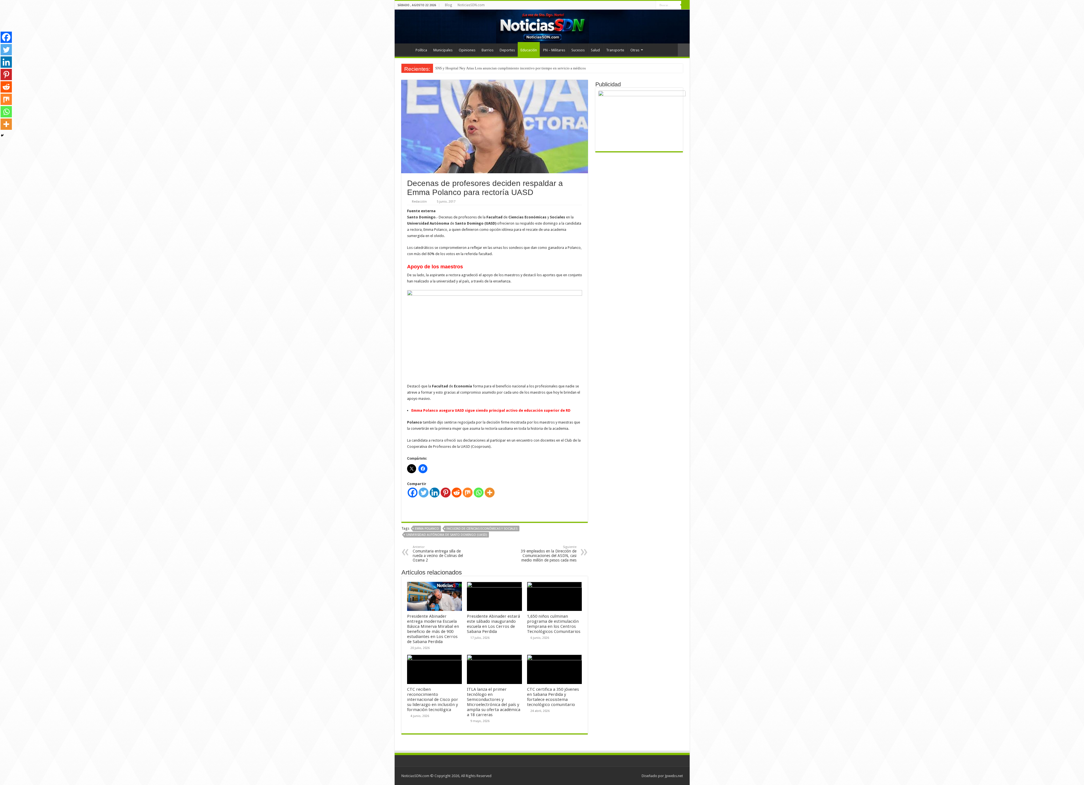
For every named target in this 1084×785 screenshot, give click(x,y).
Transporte (615, 50)
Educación (529, 50)
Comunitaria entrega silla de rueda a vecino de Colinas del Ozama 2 (438, 553)
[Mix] (468, 492)
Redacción (419, 201)
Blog (448, 5)
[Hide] (2, 135)
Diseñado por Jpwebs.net (662, 776)
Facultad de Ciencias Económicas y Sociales (482, 528)
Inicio (404, 49)
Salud (595, 50)
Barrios (487, 50)
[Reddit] (457, 492)
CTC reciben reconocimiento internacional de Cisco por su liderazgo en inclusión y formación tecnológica (432, 699)
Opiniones (467, 50)
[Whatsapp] (479, 492)
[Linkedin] (435, 492)
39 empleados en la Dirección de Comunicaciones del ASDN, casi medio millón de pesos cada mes (548, 553)
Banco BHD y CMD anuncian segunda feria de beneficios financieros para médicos (498, 68)
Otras (634, 50)
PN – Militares (554, 50)
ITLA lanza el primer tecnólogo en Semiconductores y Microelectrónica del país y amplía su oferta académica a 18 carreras (493, 702)
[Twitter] (424, 492)
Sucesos (578, 50)
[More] (490, 492)
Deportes (507, 50)
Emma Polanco (427, 528)
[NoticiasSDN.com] (542, 26)
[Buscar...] (685, 5)
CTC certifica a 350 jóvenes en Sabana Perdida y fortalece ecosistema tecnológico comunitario (553, 697)
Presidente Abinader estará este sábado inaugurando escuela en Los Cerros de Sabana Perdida (493, 624)
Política (421, 50)
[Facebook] (413, 492)
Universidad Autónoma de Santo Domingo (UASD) (446, 535)
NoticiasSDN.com (471, 5)
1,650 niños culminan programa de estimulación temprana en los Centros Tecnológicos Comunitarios (553, 624)
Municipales (443, 50)
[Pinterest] (446, 492)
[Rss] (652, 5)
